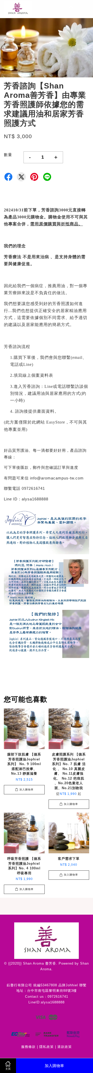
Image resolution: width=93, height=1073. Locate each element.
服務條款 (28, 1047)
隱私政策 (46, 1047)
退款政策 (64, 1047)
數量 (8, 154)
